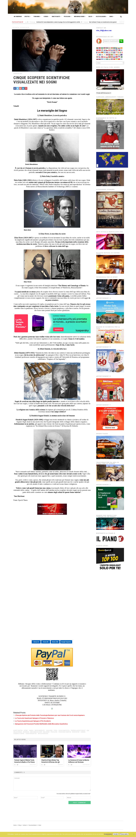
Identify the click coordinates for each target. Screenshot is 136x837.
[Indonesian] (116, 52)
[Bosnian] (116, 47)
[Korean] (102, 54)
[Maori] (121, 54)
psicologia (54, 732)
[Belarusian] (112, 47)
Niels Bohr (46, 732)
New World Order (79, 16)
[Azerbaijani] (107, 47)
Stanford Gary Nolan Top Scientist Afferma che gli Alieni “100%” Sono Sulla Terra (50, 761)
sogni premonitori (31, 733)
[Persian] (104, 56)
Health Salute (56, 16)
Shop (19, 825)
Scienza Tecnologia (20, 27)
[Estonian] (116, 49)
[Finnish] (121, 49)
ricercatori (75, 732)
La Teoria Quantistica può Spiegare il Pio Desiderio (33, 721)
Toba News (36, 16)
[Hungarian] (112, 52)
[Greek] (104, 52)
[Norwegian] (102, 56)
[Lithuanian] (112, 54)
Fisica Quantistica (64, 730)
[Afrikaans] (97, 47)
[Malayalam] (119, 54)
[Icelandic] (114, 52)
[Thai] (112, 58)
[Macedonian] (116, 54)
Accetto (116, 834)
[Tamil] (109, 58)
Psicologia (67, 16)
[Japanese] (97, 54)
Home (14, 825)
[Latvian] (109, 54)
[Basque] (109, 47)
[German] (102, 52)
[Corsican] (102, 49)
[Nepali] (100, 56)
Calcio (90, 16)
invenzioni (26, 732)
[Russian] (114, 56)
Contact (25, 825)
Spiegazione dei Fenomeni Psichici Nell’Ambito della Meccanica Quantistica (41, 724)
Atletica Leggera (101, 16)
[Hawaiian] (107, 52)
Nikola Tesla (33, 764)
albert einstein (17, 730)
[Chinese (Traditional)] (100, 49)
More (111, 16)
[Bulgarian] (119, 47)
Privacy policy (108, 834)
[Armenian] (104, 47)
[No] (134, 834)
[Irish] (119, 52)
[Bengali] (114, 47)
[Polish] (107, 56)
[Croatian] (104, 49)
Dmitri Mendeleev (40, 730)
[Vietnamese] (119, 58)
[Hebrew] (109, 52)
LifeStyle (27, 16)
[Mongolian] (97, 56)
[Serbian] (119, 56)
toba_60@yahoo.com (103, 30)
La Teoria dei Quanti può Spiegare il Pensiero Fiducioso (34, 718)
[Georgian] (100, 52)
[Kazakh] (100, 54)
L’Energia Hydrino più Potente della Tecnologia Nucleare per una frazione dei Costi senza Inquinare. (50, 715)
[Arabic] (102, 47)
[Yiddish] (121, 58)
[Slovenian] (100, 58)
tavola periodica (43, 733)
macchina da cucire (36, 732)
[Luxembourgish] (114, 54)
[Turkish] (114, 58)
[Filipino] (119, 49)
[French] (97, 52)
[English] (114, 49)
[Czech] (107, 49)
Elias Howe (49, 730)
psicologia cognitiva (64, 732)
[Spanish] (104, 58)
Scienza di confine (18, 733)
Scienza (46, 16)
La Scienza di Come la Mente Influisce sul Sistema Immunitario (78, 761)
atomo (26, 730)
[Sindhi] (121, 56)
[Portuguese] (109, 56)
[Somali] (102, 58)
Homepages (18, 16)
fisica (55, 730)
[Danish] (109, 49)
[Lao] (107, 54)
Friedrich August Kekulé (78, 730)
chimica (31, 730)
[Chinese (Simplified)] (97, 49)
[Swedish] (107, 58)
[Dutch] (112, 49)
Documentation (33, 825)
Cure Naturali (86, 764)
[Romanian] (112, 56)
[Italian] (121, 52)
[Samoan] (116, 56)
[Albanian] (100, 47)
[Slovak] (97, 58)
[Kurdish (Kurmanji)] (104, 54)
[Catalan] (121, 47)
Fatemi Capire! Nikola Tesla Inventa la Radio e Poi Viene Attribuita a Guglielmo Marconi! (24, 761)
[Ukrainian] (116, 58)
